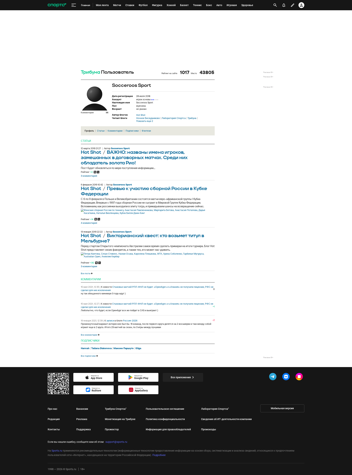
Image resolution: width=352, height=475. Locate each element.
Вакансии (82, 408)
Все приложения (181, 377)
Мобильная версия (282, 408)
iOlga (138, 348)
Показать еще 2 (144, 121)
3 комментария (89, 176)
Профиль (89, 131)
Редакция (54, 419)
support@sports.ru (116, 441)
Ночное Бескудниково (148, 118)
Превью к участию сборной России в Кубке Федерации (144, 191)
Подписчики (132, 131)
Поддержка (83, 429)
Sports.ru (57, 450)
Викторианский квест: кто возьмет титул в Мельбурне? (142, 238)
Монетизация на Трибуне (120, 419)
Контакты (54, 429)
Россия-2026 (130, 320)
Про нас (52, 408)
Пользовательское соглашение (165, 408)
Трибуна (90, 72)
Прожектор (112, 429)
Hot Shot (140, 115)
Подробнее (159, 455)
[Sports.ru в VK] (286, 377)
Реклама (81, 419)
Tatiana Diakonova (101, 348)
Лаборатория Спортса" (215, 408)
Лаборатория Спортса (174, 118)
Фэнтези (146, 131)
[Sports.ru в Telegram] (273, 377)
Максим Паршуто (123, 348)
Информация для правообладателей (168, 429)
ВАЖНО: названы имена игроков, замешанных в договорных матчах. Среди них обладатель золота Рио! (134, 158)
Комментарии (115, 131)
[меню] (73, 5)
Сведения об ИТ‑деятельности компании (226, 419)
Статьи (100, 131)
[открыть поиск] (275, 5)
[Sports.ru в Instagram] (300, 377)
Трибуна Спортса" (115, 408)
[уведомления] (283, 5)
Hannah (85, 348)
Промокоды (208, 429)
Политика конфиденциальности (165, 419)
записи (110, 320)
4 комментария (89, 223)
